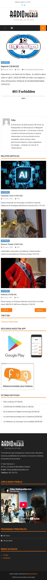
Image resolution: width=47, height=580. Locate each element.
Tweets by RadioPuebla (9, 322)
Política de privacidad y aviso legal (23, 577)
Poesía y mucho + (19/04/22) (41, 310)
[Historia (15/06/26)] (23, 273)
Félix (18, 69)
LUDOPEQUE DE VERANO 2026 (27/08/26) (18, 407)
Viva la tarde (7, 541)
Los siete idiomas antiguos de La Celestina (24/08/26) (22, 417)
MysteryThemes (32, 574)
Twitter (5, 555)
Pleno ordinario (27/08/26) (13, 402)
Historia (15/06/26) (9, 295)
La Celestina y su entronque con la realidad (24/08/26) (22, 422)
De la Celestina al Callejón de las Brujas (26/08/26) (21, 412)
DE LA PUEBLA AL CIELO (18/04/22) (8, 310)
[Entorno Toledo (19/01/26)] (23, 223)
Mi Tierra (5, 62)
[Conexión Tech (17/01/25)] (23, 175)
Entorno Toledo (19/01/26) (12, 244)
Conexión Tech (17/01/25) (12, 196)
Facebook (6, 558)
